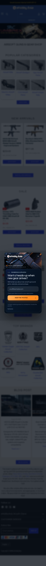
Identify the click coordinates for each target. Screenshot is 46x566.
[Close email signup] (38, 256)
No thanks (10, 309)
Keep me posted (21, 297)
